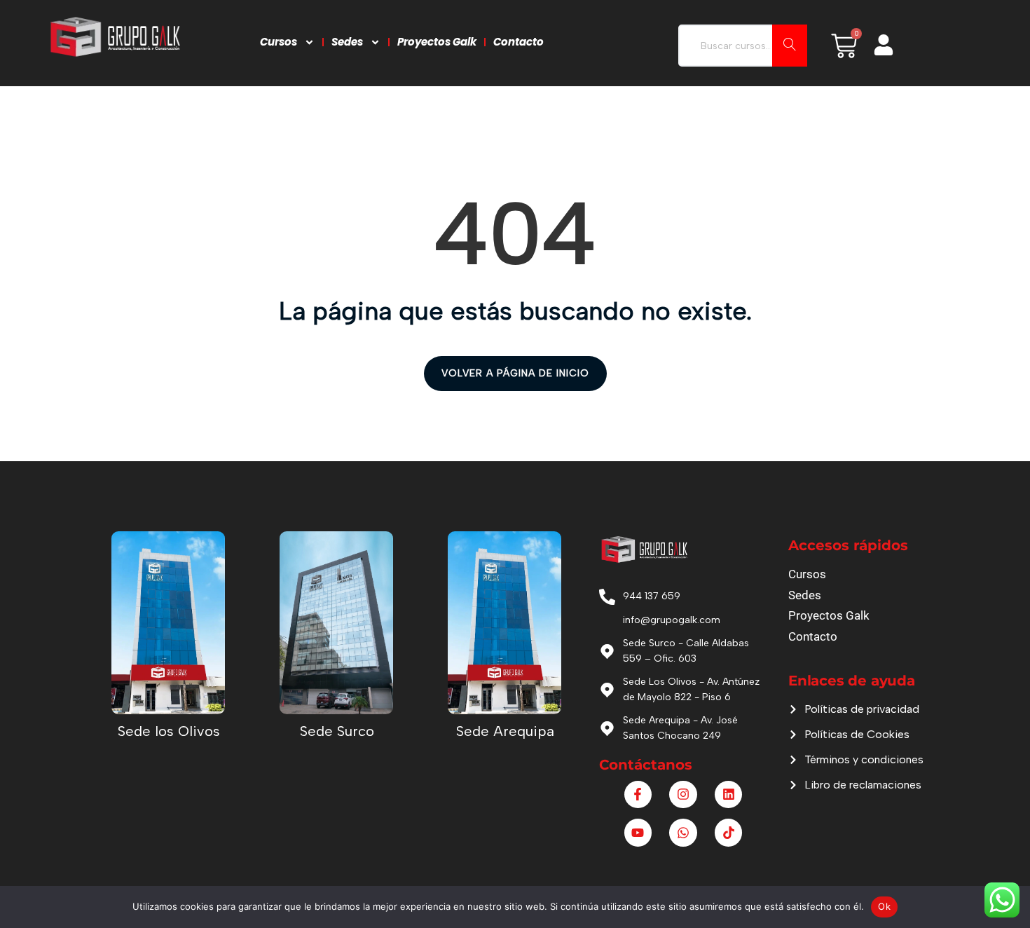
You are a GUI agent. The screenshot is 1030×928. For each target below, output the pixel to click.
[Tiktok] (729, 833)
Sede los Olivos (169, 731)
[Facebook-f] (638, 795)
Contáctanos (645, 764)
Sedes (347, 41)
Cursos (278, 41)
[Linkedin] (729, 795)
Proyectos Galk (436, 41)
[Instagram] (683, 795)
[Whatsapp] (683, 833)
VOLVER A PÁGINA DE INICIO (515, 373)
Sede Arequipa (505, 731)
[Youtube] (638, 833)
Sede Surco (337, 731)
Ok (884, 906)
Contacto (518, 41)
